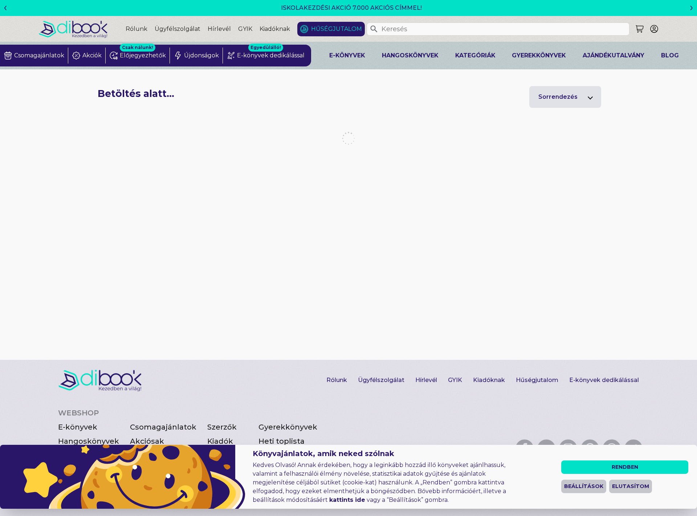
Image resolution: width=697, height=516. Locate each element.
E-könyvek (347, 55)
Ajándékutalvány (613, 55)
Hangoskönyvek (410, 55)
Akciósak (147, 441)
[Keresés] (374, 29)
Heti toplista (281, 441)
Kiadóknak (275, 28)
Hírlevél (219, 28)
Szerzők (222, 427)
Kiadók (220, 441)
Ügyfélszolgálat (177, 28)
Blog (670, 55)
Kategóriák (475, 55)
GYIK (245, 28)
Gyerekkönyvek (539, 55)
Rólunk (136, 28)
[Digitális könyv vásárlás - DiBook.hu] (82, 29)
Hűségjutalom (336, 28)
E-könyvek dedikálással (604, 380)
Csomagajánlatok (163, 427)
